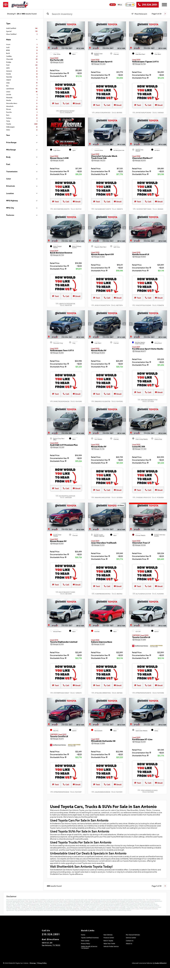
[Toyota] (5, 4)
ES (121, 4)
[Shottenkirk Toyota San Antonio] (19, 4)
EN (114, 4)
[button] (83, 35)
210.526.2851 (149, 4)
